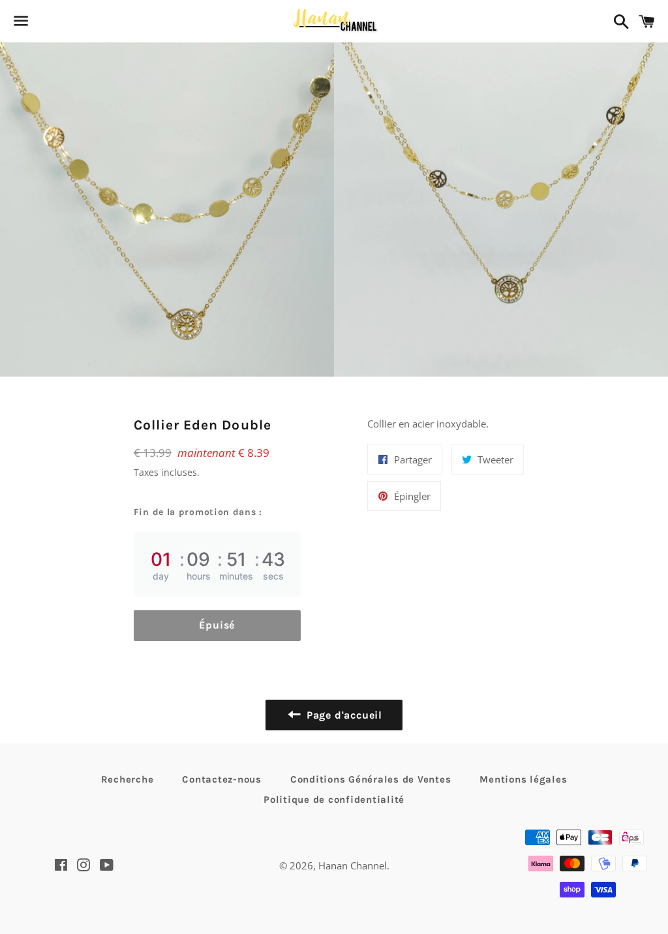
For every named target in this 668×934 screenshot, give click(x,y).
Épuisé (217, 625)
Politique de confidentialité (334, 799)
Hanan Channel (352, 865)
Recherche (127, 779)
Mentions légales (523, 779)
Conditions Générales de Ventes (370, 779)
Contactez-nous (222, 779)
